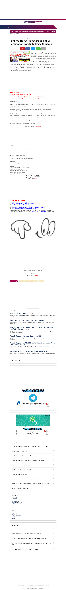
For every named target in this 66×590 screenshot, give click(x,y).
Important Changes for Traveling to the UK (21, 455)
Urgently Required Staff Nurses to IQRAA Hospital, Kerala (26, 529)
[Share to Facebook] (27, 48)
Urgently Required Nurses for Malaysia (21, 465)
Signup (13, 518)
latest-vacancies (21, 38)
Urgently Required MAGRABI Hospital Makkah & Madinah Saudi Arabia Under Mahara (32, 344)
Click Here (38, 126)
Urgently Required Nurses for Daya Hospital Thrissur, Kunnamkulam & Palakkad (30, 483)
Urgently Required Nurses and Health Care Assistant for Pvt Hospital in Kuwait (24, 31)
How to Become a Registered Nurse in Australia (22, 94)
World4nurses (36, 275)
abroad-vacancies (15, 38)
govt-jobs (14, 500)
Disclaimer (50, 27)
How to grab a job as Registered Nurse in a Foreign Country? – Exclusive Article (29, 98)
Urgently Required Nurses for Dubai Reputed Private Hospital (26, 479)
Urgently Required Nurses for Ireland (20, 474)
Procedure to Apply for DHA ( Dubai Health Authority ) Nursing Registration (28, 96)
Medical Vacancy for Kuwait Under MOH (54, 31)
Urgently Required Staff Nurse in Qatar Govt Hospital (25, 549)
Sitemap (13, 514)
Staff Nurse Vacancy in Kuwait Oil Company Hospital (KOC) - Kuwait (29, 538)
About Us (14, 512)
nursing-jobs (15, 503)
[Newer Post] (30, 307)
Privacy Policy (15, 513)
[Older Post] (36, 307)
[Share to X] (33, 48)
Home (11, 38)
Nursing (26, 38)
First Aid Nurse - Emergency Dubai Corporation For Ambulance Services (31, 42)
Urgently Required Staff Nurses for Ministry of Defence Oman (27, 533)
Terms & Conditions (16, 515)
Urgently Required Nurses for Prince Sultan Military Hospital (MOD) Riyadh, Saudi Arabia (31, 328)
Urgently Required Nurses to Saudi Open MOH (26, 336)
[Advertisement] (33, 10)
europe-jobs (14, 498)
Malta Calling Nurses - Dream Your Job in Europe (27, 320)
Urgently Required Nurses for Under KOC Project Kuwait (29, 351)
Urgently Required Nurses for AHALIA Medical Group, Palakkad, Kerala (28, 460)
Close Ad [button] (61, 17)
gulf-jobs (14, 501)
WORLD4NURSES (33, 22)
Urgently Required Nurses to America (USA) (22, 469)
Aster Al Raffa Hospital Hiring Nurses (20, 488)
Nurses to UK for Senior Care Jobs (22, 313)
